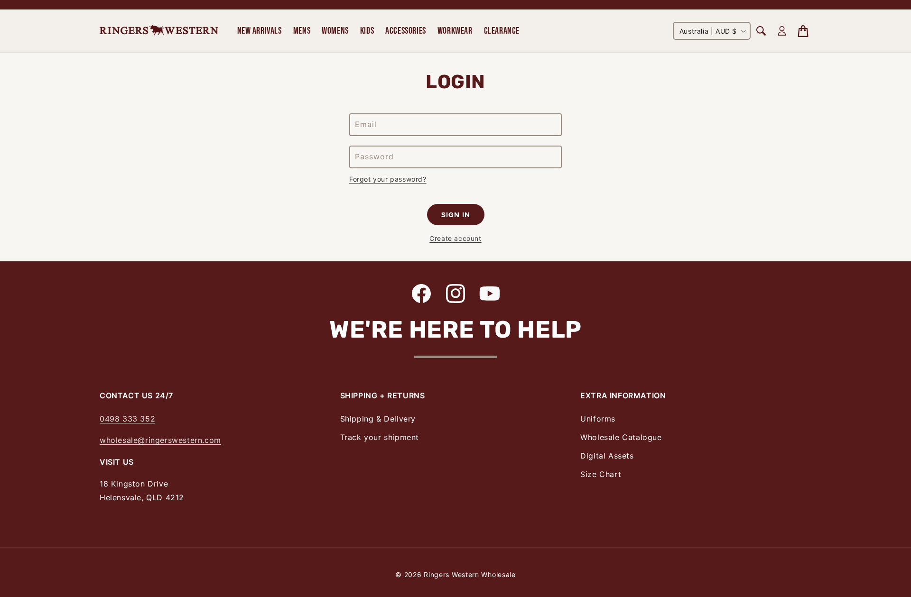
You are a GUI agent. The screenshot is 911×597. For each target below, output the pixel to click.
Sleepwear (240, 13)
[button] (260, 31)
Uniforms (597, 418)
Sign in (455, 215)
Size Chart (600, 474)
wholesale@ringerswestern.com (160, 440)
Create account (455, 238)
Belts (109, 13)
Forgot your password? (388, 179)
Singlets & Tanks (129, 13)
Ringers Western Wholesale (470, 574)
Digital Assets (606, 455)
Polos (109, 13)
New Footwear (125, 13)
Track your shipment (379, 437)
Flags (717, 13)
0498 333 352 (127, 418)
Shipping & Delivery (378, 418)
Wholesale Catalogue (620, 437)
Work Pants (119, 13)
